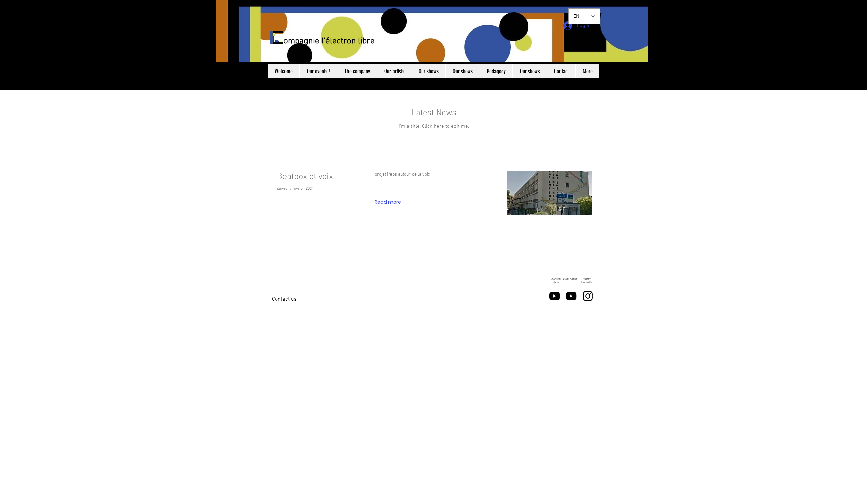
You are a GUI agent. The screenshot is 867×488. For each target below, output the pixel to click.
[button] (388, 202)
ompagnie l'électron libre (329, 41)
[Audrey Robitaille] (587, 296)
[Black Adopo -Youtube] (571, 296)
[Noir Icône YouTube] (554, 296)
